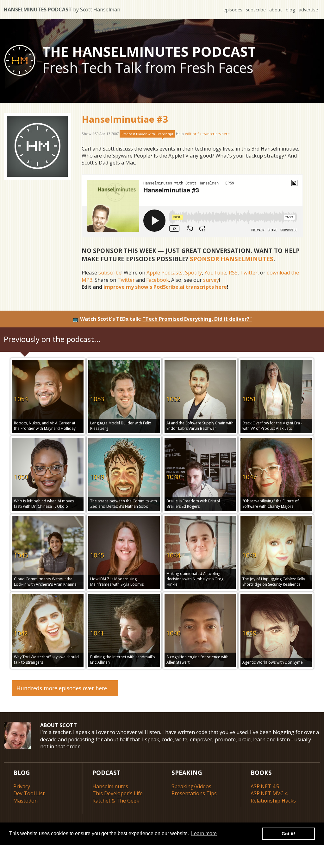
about (275, 10)
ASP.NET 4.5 (265, 786)
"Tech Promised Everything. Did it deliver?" (197, 318)
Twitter (249, 272)
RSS (233, 272)
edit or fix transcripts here (207, 134)
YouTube (215, 272)
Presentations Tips (194, 793)
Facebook (157, 279)
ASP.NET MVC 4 (269, 793)
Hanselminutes (110, 786)
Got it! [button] (288, 833)
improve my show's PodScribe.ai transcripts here (165, 286)
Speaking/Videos (191, 786)
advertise (308, 10)
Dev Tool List (29, 793)
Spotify (193, 272)
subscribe (256, 10)
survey (211, 279)
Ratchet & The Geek (115, 800)
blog (290, 10)
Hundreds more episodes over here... (63, 688)
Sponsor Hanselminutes (231, 259)
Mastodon (25, 800)
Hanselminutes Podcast (62, 9)
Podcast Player (147, 134)
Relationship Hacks (273, 800)
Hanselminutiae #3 (125, 119)
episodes (232, 10)
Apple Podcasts (164, 272)
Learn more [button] (204, 833)
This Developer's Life (117, 793)
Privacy (21, 786)
